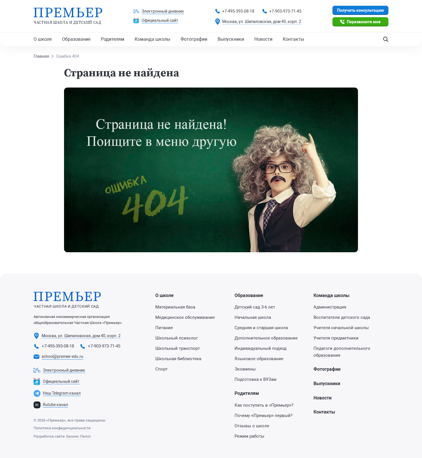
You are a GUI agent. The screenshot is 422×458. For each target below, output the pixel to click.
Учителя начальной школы (341, 327)
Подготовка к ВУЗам (255, 379)
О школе (43, 39)
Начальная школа (253, 317)
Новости (263, 39)
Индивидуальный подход (261, 348)
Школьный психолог (176, 338)
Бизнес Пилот (78, 436)
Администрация (329, 307)
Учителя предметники (336, 338)
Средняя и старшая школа (261, 327)
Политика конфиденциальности (62, 428)
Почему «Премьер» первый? (264, 415)
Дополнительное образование (266, 338)
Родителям (112, 39)
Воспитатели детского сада (341, 317)
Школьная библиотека (178, 358)
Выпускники (231, 39)
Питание (164, 327)
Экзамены (245, 369)
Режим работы (249, 436)
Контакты (293, 39)
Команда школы (152, 39)
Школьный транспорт (177, 348)
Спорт (161, 369)
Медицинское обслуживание (185, 317)
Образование (76, 39)
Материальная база (175, 307)
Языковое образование (259, 358)
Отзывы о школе (252, 425)
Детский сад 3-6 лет (255, 307)
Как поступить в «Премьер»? (264, 405)
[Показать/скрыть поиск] (385, 39)
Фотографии (194, 39)
